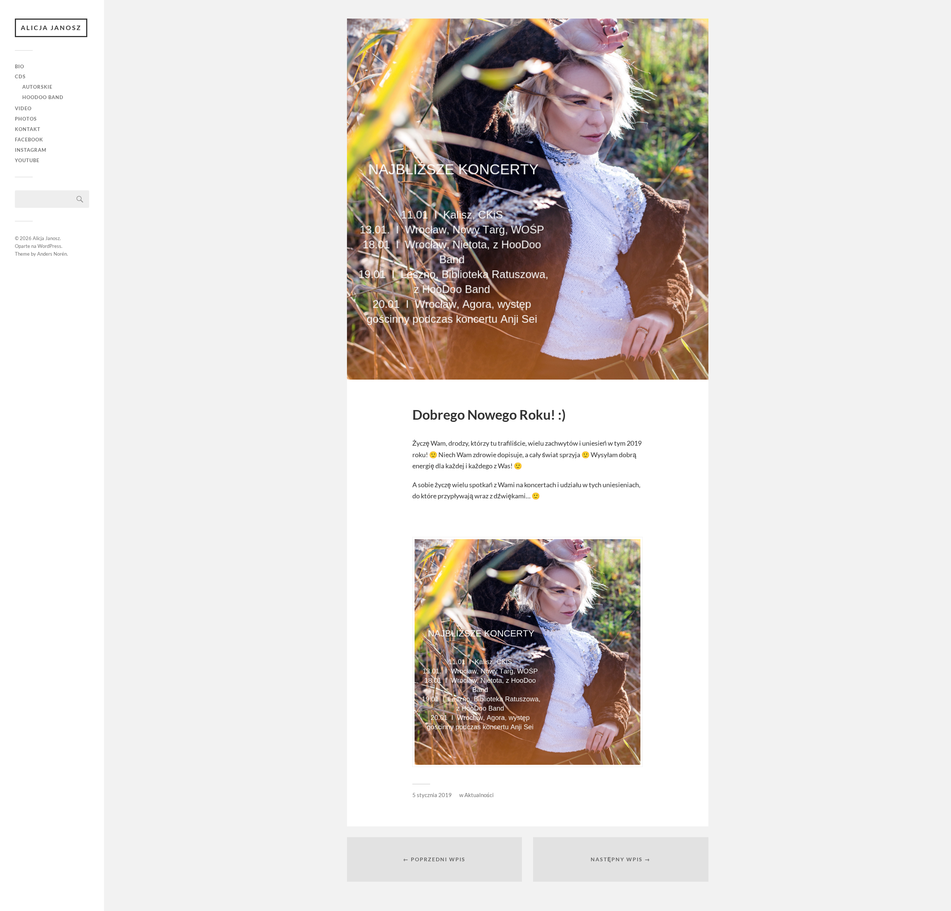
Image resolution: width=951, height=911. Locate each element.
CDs (20, 76)
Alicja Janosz (51, 28)
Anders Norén (52, 254)
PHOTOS (26, 119)
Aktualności (479, 795)
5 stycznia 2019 (432, 795)
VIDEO (23, 108)
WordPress (49, 246)
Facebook (29, 139)
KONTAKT (27, 129)
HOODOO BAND (43, 97)
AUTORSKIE (37, 87)
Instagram (30, 150)
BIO (19, 66)
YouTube (27, 160)
